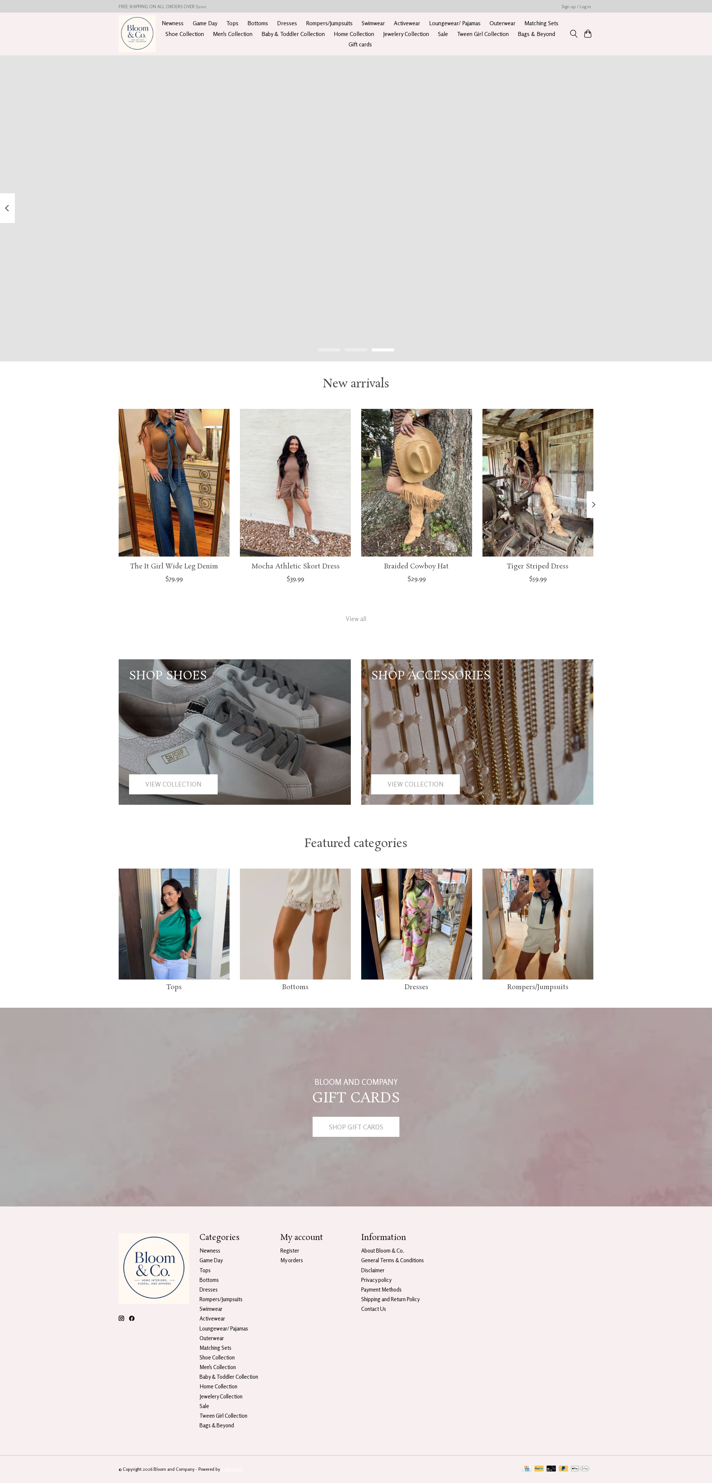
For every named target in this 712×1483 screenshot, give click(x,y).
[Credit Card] (526, 1469)
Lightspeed (232, 1469)
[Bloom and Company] (137, 33)
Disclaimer (373, 1270)
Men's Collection (233, 33)
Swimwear (373, 23)
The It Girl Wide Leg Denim (174, 566)
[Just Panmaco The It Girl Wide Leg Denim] (174, 483)
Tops (232, 23)
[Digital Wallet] (580, 1469)
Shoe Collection (184, 33)
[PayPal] (539, 1469)
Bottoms (257, 23)
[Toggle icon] (573, 33)
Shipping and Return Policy (390, 1299)
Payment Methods (381, 1289)
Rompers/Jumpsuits (329, 23)
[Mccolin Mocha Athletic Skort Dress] (295, 483)
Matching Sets (541, 23)
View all (356, 619)
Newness (173, 23)
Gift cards (360, 44)
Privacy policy (376, 1280)
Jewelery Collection (406, 33)
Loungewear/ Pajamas (455, 23)
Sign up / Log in (576, 6)
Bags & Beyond (536, 33)
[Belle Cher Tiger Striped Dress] (537, 483)
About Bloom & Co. (382, 1250)
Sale (443, 33)
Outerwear (502, 23)
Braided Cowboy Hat (416, 566)
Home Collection (354, 33)
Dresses (287, 23)
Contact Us (373, 1309)
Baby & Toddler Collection (293, 33)
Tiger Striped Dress (537, 566)
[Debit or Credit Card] (551, 1469)
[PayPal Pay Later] (563, 1469)
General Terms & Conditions (392, 1260)
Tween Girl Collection (483, 33)
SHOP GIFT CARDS (356, 1127)
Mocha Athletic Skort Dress (295, 566)
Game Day (205, 23)
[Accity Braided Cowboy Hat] (416, 483)
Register (289, 1250)
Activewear (407, 23)
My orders (291, 1260)
